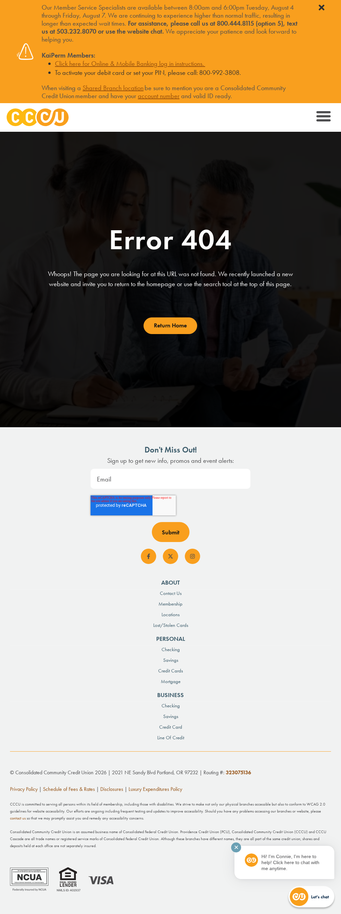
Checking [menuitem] (171, 649)
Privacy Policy (24, 789)
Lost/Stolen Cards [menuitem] (170, 625)
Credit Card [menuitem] (170, 727)
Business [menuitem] (170, 695)
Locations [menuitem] (170, 614)
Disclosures (111, 789)
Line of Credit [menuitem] (170, 737)
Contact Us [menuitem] (170, 593)
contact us (18, 818)
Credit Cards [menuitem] (170, 670)
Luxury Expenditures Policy (155, 789)
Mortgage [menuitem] (170, 681)
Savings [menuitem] (170, 660)
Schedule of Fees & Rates (69, 789)
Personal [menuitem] (170, 638)
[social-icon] (148, 556)
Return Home (170, 325)
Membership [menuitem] (170, 604)
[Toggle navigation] (322, 117)
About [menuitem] (170, 582)
